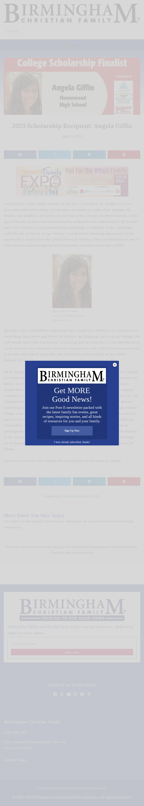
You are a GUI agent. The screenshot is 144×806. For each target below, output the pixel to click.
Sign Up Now (72, 430)
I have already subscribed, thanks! (72, 442)
